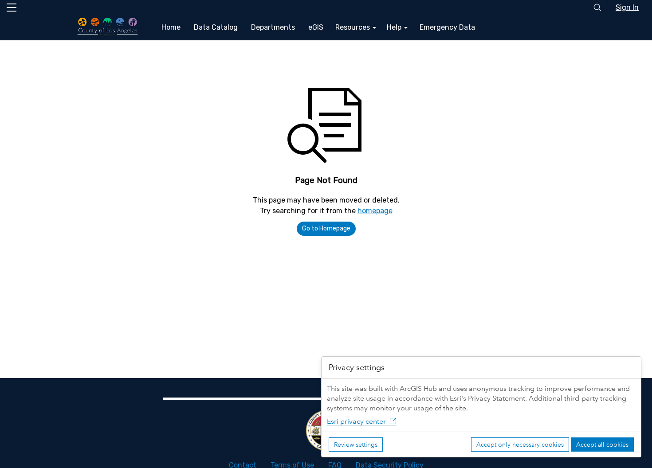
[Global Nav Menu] (11, 7)
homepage (375, 211)
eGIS (315, 27)
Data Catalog (216, 27)
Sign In (627, 7)
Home (171, 27)
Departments (273, 27)
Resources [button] (353, 27)
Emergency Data (447, 27)
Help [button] (395, 27)
